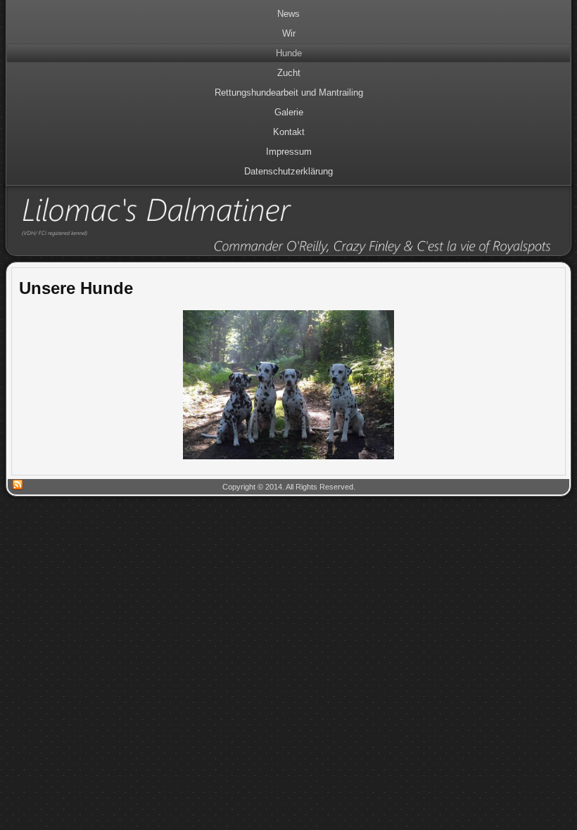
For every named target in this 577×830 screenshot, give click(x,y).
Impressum (289, 151)
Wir (289, 33)
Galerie (288, 112)
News (288, 13)
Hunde (289, 53)
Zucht (288, 73)
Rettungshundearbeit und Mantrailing (289, 92)
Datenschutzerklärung (288, 171)
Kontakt (289, 132)
